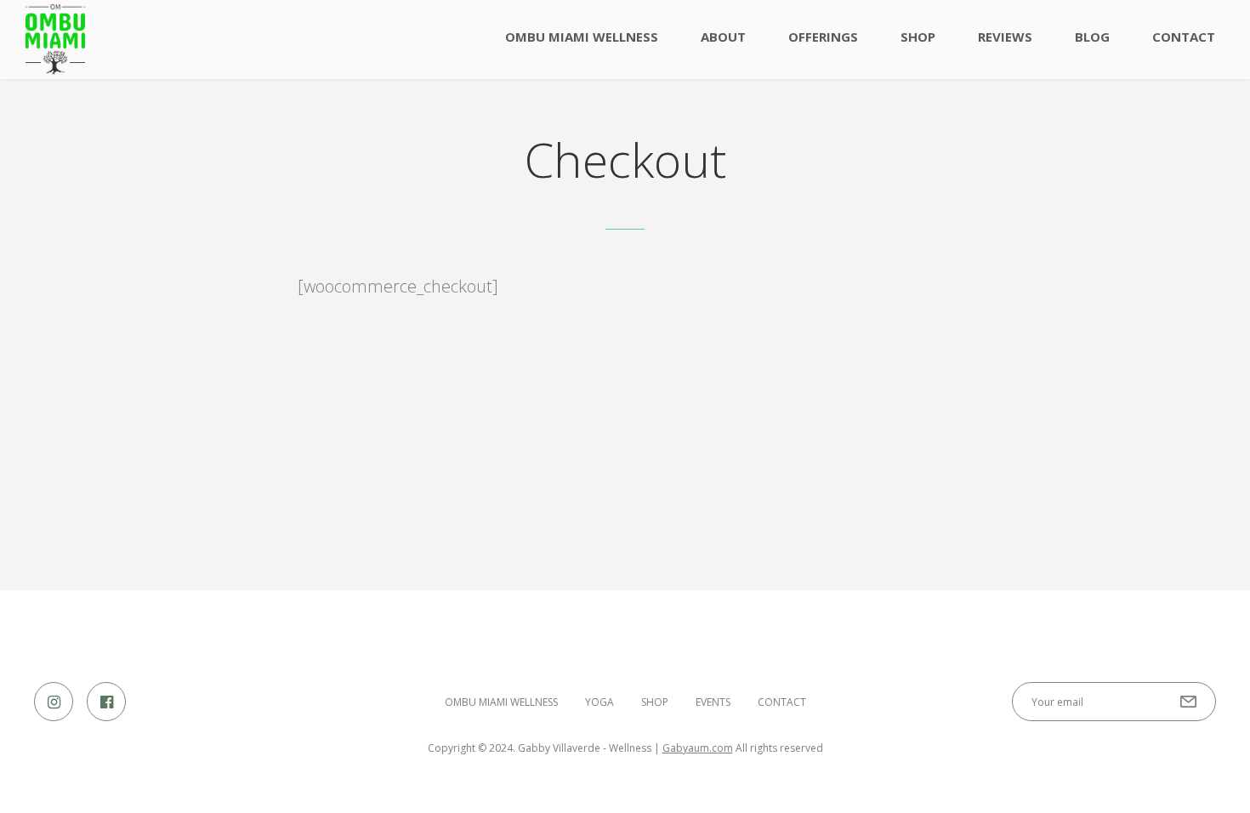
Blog (1092, 36)
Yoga (599, 702)
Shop (918, 36)
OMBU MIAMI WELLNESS (581, 36)
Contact (1183, 36)
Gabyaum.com (697, 748)
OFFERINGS (823, 36)
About (723, 36)
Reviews (1005, 36)
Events (713, 702)
